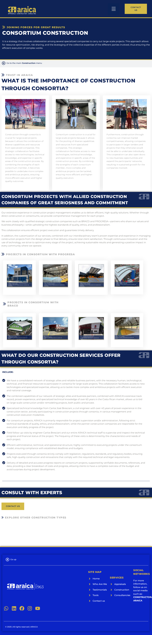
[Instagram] (29, 608)
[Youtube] (37, 608)
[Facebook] (21, 608)
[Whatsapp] (6, 608)
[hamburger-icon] (113, 9)
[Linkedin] (14, 608)
